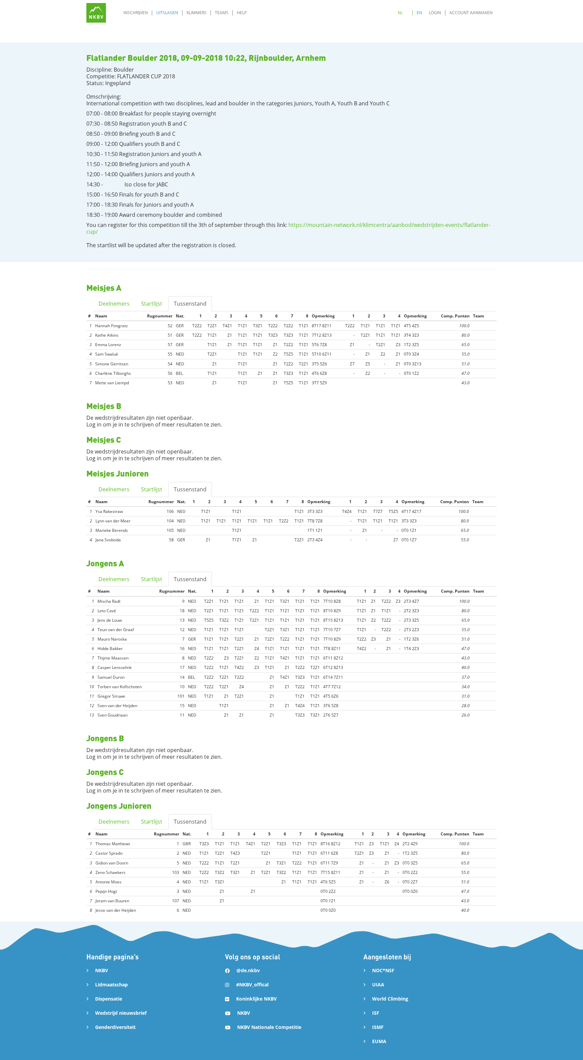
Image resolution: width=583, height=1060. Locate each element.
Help (242, 13)
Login (435, 13)
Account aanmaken (471, 13)
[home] (96, 13)
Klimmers (196, 13)
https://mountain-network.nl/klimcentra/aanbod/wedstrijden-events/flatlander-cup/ (288, 228)
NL (400, 13)
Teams (221, 13)
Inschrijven (135, 13)
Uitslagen (167, 13)
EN (419, 13)
